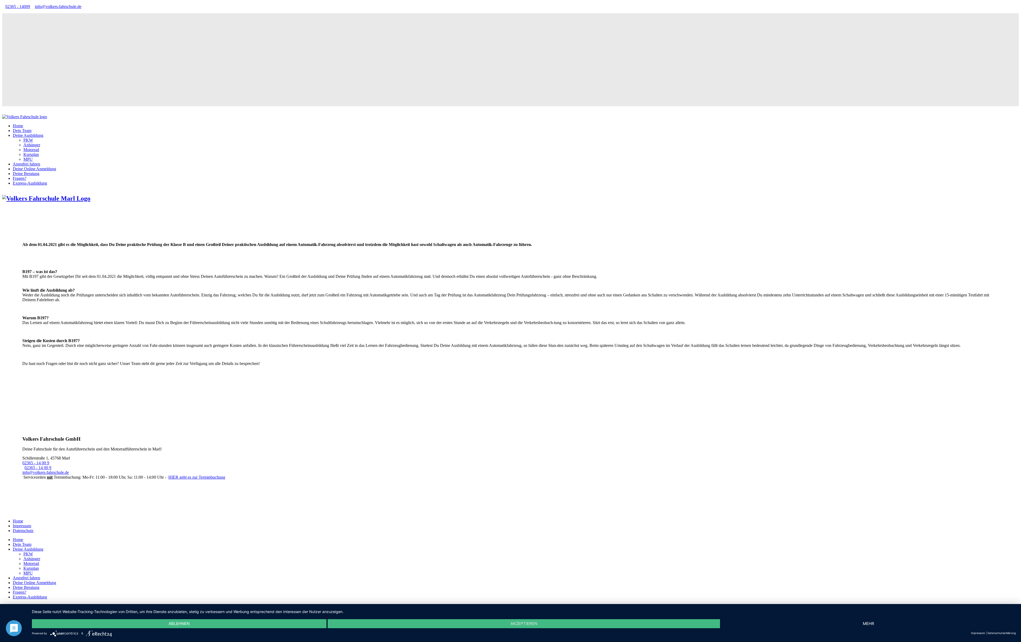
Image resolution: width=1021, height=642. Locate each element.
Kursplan (31, 154)
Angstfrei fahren (26, 164)
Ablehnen (179, 623)
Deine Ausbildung (28, 135)
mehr (868, 623)
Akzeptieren (523, 623)
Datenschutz (23, 530)
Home (18, 126)
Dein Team (22, 130)
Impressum (22, 526)
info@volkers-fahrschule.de (58, 6)
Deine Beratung (26, 173)
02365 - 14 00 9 (35, 463)
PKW (28, 140)
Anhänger (31, 145)
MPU (28, 159)
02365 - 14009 (17, 6)
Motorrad (31, 149)
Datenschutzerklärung (1001, 633)
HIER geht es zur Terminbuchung (196, 477)
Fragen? (19, 178)
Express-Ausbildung (30, 183)
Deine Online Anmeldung (34, 169)
